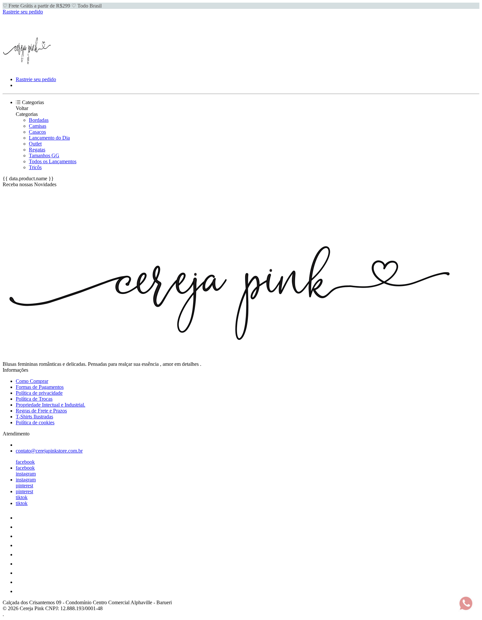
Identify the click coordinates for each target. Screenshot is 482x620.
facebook (25, 462)
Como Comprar (32, 381)
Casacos (37, 132)
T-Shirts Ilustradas (34, 416)
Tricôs (35, 167)
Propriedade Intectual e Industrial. (50, 405)
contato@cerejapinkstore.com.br (49, 451)
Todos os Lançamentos (52, 161)
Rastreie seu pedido (23, 11)
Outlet (35, 143)
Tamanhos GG (44, 155)
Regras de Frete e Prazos (41, 410)
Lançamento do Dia (49, 138)
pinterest (24, 485)
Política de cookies (35, 422)
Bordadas (39, 120)
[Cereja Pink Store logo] (27, 68)
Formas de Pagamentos (40, 387)
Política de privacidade (39, 393)
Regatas (37, 149)
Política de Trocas (34, 399)
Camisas (37, 126)
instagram (26, 473)
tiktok (22, 497)
